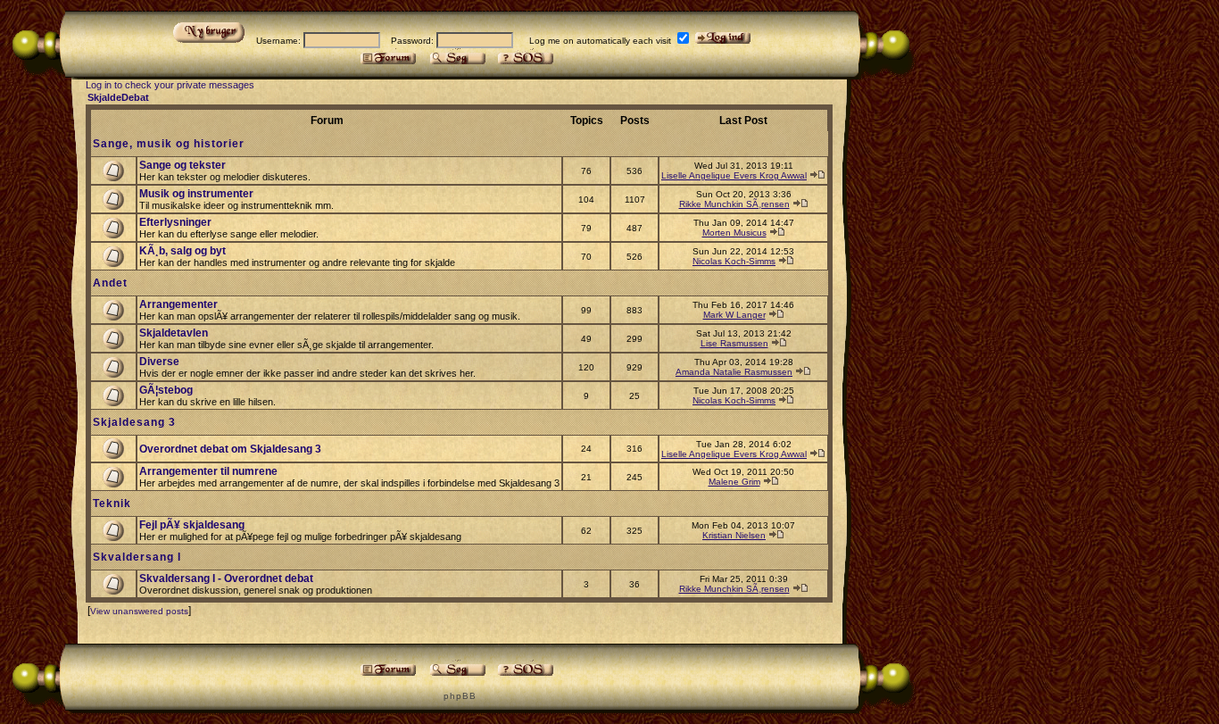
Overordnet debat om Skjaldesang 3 (230, 449)
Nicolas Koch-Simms (733, 261)
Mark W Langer (734, 315)
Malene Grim (734, 482)
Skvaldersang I (137, 557)
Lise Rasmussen (734, 343)
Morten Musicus (734, 232)
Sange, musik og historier (169, 143)
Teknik (112, 503)
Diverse (159, 361)
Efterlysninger (175, 222)
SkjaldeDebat (118, 97)
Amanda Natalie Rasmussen (734, 372)
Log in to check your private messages (170, 84)
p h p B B (459, 696)
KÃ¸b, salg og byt (182, 251)
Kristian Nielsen (734, 535)
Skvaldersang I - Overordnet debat (226, 578)
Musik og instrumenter (196, 193)
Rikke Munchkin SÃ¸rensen (734, 204)
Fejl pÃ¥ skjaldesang (192, 525)
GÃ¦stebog (166, 390)
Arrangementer (178, 304)
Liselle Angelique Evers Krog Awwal (734, 175)
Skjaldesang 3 (134, 422)
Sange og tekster (182, 165)
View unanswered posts (139, 611)
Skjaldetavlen (173, 333)
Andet (110, 283)
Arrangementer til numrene (208, 471)
